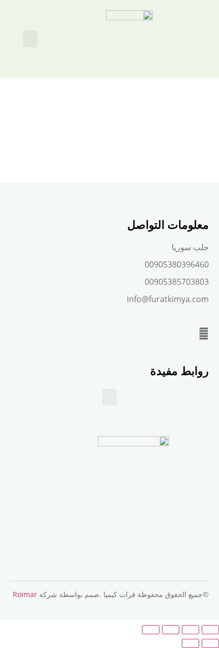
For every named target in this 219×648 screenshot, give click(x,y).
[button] (30, 39)
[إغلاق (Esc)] (150, 629)
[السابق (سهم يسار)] (210, 643)
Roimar (25, 594)
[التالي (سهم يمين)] (190, 643)
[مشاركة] (170, 629)
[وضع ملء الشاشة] (190, 629)
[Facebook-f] (204, 334)
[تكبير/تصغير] (210, 629)
